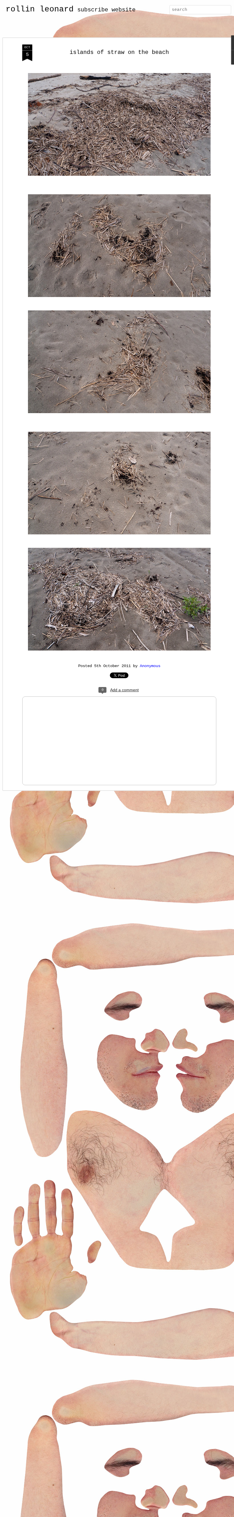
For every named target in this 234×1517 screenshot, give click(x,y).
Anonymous (150, 666)
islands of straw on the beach (119, 52)
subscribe (92, 10)
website (124, 10)
